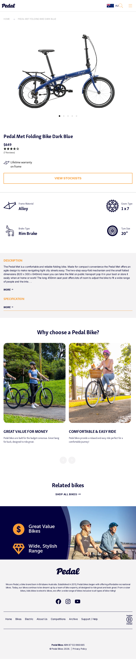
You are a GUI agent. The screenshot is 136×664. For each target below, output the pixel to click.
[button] (121, 6)
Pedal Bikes (57, 648)
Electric (29, 618)
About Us (42, 618)
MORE (9, 307)
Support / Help (89, 618)
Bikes (18, 618)
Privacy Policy (80, 648)
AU (116, 5)
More (9, 289)
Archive (73, 618)
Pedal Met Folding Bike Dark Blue (37, 19)
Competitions (58, 618)
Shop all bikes (66, 494)
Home (7, 19)
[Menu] (130, 6)
